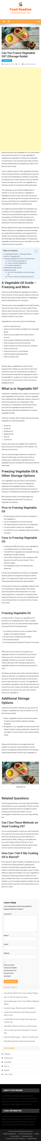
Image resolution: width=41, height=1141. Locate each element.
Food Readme (20, 9)
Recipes (7, 1070)
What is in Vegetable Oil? (12, 256)
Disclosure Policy (27, 1136)
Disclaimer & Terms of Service (16, 1138)
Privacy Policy (15, 1136)
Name (6, 935)
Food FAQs (7, 1062)
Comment (8, 914)
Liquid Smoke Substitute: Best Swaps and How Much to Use (20, 1013)
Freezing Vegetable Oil (14, 265)
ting (18, 64)
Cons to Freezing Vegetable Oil (17, 263)
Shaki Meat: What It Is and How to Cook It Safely (20, 1026)
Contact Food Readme (25, 1134)
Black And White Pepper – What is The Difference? (21, 1037)
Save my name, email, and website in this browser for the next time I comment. (10, 970)
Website (6, 953)
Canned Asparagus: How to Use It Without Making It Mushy (21, 1002)
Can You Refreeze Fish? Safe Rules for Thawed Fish (20, 1031)
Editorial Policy (32, 1138)
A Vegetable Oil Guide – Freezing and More (18, 254)
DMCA (37, 1134)
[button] (34, 251)
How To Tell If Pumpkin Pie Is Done (16, 997)
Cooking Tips (7, 60)
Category (7, 1054)
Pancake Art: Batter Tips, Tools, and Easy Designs (21, 993)
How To (6, 1066)
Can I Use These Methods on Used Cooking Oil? (20, 273)
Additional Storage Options (13, 267)
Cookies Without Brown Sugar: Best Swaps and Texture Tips (20, 1020)
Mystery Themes (28, 1131)
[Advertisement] (20, 88)
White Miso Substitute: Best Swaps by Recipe (19, 1041)
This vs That (8, 1074)
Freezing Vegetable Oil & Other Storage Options (19, 258)
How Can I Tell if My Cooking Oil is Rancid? (20, 276)
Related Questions (10, 270)
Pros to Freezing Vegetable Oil (16, 261)
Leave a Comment (29, 64)
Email (6, 944)
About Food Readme (10, 1134)
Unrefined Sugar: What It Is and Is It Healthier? (19, 1008)
